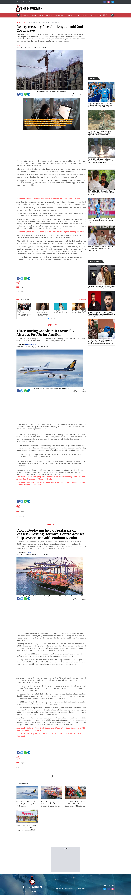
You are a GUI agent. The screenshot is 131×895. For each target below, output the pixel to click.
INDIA (34, 15)
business (24, 22)
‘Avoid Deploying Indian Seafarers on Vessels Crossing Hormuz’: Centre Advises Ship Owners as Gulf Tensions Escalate (51, 596)
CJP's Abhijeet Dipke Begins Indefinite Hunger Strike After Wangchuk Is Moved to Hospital (101, 192)
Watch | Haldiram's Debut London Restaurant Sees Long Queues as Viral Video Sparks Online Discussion (26, 828)
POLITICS (26, 15)
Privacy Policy (39, 892)
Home (18, 22)
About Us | (24, 892)
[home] (18, 15)
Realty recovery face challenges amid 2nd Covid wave (51, 91)
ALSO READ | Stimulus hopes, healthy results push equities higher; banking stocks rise (50, 232)
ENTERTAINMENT (82, 15)
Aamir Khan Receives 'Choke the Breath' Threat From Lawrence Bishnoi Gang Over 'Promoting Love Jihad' (101, 314)
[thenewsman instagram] (108, 2)
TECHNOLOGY (69, 15)
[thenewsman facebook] (104, 2)
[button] (106, 15)
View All (82, 299)
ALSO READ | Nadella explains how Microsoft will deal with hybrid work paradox (48, 198)
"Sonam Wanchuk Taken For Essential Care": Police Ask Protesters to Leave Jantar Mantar (100, 248)
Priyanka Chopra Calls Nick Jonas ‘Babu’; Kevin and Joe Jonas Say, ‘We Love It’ (101, 287)
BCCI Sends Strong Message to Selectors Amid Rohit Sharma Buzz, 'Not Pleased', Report (101, 220)
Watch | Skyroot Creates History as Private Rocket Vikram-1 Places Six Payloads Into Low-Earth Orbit (99, 133)
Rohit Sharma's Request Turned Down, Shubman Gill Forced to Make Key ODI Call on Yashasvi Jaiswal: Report (100, 105)
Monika (28, 552)
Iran (19, 767)
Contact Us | (31, 892)
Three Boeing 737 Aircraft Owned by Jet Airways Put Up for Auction (51, 388)
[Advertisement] (75, 8)
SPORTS (93, 15)
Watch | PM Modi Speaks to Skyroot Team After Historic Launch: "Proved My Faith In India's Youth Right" (101, 160)
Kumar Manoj (30, 344)
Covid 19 (20, 292)
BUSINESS (49, 15)
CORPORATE (59, 15)
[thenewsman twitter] (112, 2)
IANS (18, 45)
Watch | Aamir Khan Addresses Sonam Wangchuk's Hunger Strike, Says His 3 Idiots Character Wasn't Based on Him (100, 342)
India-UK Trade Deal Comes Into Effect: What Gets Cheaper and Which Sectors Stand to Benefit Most (75, 804)
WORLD (40, 15)
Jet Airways (21, 516)
